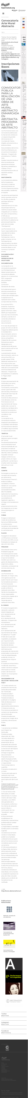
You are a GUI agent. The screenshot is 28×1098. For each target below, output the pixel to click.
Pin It (3, 32)
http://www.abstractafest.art (11, 55)
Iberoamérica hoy (5, 1071)
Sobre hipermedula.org (6, 1079)
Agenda (3, 1067)
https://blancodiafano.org (10, 57)
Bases (5, 66)
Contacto (3, 1078)
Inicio (2, 1062)
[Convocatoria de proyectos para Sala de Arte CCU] (9, 925)
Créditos (16, 1097)
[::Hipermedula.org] (9, 5)
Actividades (4, 1064)
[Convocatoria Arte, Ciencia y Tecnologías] (9, 943)
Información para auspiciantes (8, 1080)
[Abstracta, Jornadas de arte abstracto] (9, 909)
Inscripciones (10, 63)
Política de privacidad (10, 1097)
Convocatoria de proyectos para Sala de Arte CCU (8, 934)
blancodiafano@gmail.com (10, 54)
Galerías (3, 1068)
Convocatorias (4, 17)
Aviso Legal (3, 1097)
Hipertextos (4, 1069)
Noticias (3, 1065)
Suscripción (4, 1072)
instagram (4, 59)
